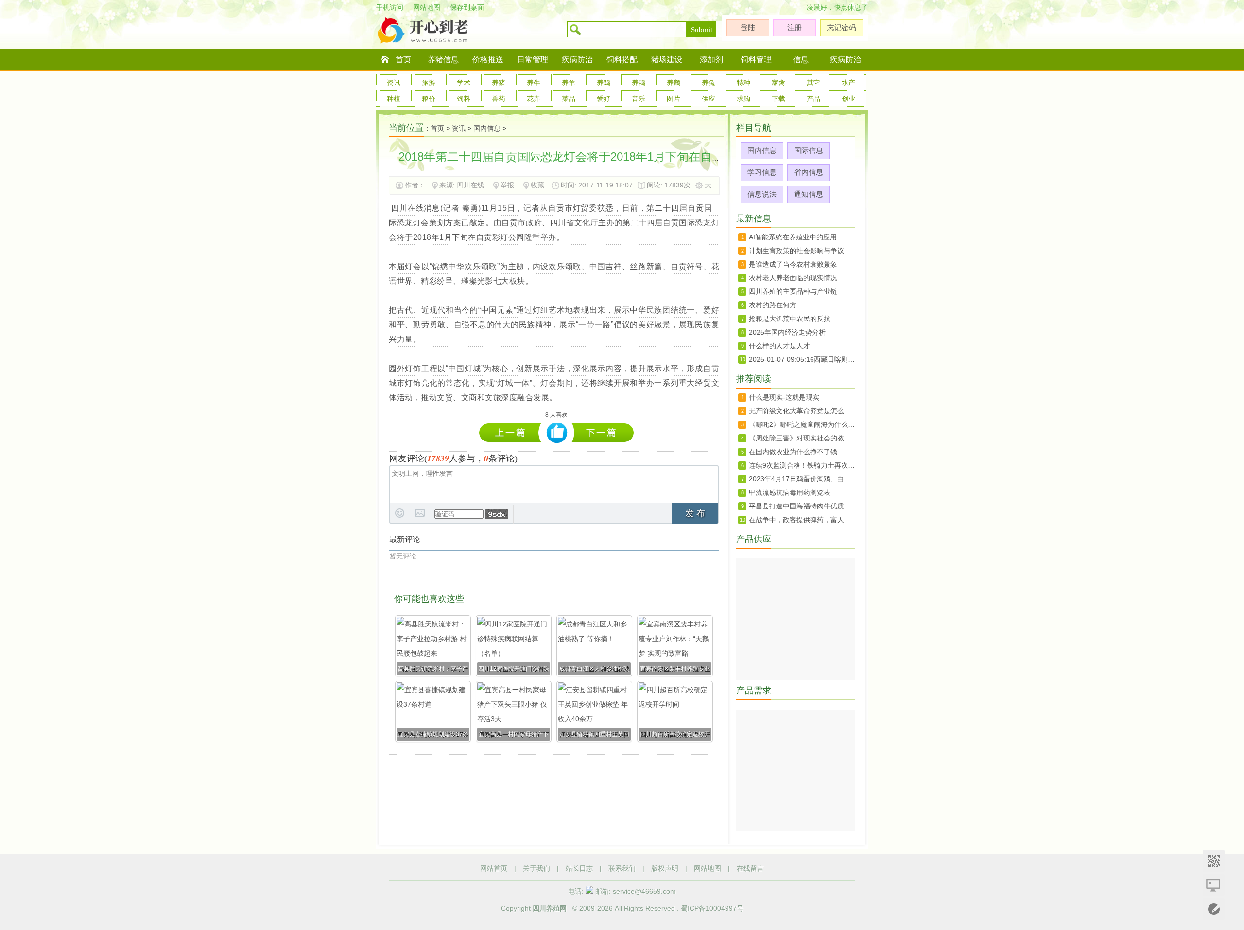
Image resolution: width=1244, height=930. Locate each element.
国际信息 (808, 150)
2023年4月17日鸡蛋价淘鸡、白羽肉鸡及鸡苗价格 (802, 479)
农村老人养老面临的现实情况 (793, 278)
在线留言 (750, 868)
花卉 (533, 98)
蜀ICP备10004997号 (712, 908)
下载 (778, 98)
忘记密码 (841, 27)
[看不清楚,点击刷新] (496, 514)
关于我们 (536, 868)
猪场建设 (666, 59)
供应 (708, 98)
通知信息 (808, 194)
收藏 (537, 185)
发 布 (695, 513)
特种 (743, 82)
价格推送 (487, 59)
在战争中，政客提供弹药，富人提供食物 (802, 520)
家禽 (778, 82)
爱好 (603, 98)
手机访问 (389, 7)
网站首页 (493, 868)
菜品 (568, 98)
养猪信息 (443, 59)
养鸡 (603, 82)
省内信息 (808, 172)
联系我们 (622, 868)
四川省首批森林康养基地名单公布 (512, 432)
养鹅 (673, 82)
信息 (801, 59)
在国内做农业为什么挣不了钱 (793, 452)
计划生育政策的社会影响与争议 (796, 250)
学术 (463, 82)
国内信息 (487, 128)
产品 (813, 98)
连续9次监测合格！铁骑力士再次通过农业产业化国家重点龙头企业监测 (802, 465)
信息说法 (762, 194)
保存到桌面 (467, 7)
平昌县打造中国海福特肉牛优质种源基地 (802, 506)
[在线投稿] (1214, 909)
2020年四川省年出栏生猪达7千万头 (602, 432)
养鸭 (638, 82)
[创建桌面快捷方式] (1214, 885)
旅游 (428, 82)
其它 (813, 82)
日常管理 (532, 59)
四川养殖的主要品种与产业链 (793, 291)
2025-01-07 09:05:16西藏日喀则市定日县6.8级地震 (802, 359)
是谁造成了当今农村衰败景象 (793, 264)
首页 (403, 59)
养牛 (533, 82)
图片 (673, 98)
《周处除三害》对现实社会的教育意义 (802, 438)
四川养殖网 (550, 908)
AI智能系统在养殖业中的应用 (793, 237)
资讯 (393, 82)
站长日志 (579, 868)
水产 (848, 82)
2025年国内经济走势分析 (787, 332)
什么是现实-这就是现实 (784, 397)
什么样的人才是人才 (779, 346)
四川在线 (470, 185)
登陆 (748, 27)
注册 (794, 27)
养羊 (568, 82)
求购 (743, 98)
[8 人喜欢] (557, 433)
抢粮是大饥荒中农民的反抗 (789, 318)
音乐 (638, 98)
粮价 (428, 98)
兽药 (498, 98)
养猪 (498, 82)
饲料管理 (756, 59)
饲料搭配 (622, 59)
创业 (848, 98)
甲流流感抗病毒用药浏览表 (789, 492)
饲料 (463, 98)
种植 (393, 98)
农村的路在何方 (772, 305)
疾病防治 (577, 59)
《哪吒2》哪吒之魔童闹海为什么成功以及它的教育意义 (802, 424)
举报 (507, 185)
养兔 (708, 82)
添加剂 (711, 59)
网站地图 (426, 7)
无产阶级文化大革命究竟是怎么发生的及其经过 (802, 411)
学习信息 (762, 172)
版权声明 (664, 868)
